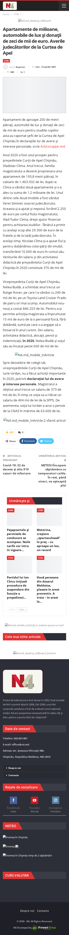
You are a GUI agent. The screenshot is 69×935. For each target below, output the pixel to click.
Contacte (13, 775)
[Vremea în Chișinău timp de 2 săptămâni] (27, 855)
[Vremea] (10, 846)
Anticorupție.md (52, 146)
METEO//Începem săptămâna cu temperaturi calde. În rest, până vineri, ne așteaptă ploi (52, 475)
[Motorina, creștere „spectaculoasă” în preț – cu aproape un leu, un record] (49, 517)
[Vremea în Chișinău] (15, 837)
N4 (14, 927)
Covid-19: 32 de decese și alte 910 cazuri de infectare (17, 469)
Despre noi (14, 768)
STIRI (6, 60)
